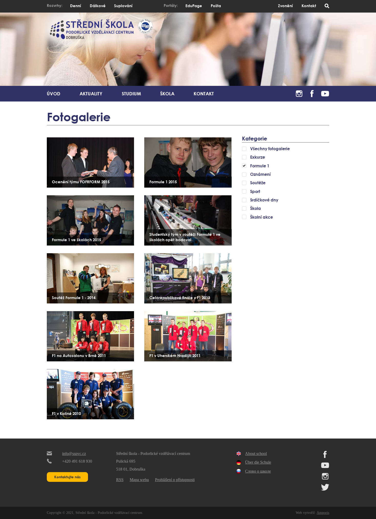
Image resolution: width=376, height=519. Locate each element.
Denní (75, 5)
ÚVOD (53, 93)
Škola (255, 208)
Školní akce (261, 217)
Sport (255, 191)
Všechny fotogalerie (270, 148)
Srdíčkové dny (264, 199)
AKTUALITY (91, 93)
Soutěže (258, 182)
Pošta (216, 5)
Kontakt (309, 5)
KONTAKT (204, 93)
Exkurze (257, 157)
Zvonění (285, 5)
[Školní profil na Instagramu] (299, 92)
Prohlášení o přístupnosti (175, 479)
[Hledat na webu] (327, 6)
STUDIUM (131, 93)
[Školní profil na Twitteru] (325, 489)
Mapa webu (139, 479)
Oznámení (260, 174)
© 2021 (67, 513)
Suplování (123, 5)
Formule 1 (259, 165)
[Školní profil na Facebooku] (312, 92)
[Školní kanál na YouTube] (325, 92)
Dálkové (98, 5)
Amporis (323, 513)
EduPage (193, 5)
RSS (120, 479)
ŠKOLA (167, 93)
